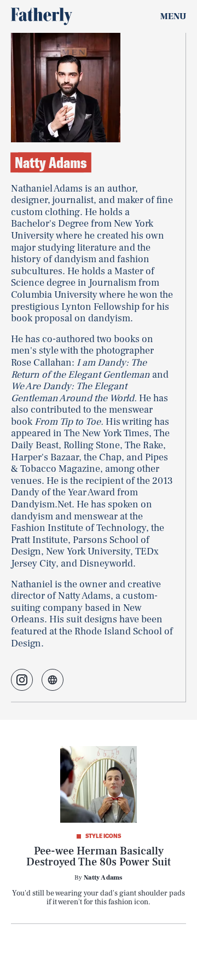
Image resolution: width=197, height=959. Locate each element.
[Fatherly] (41, 16)
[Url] (52, 680)
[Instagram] (22, 680)
